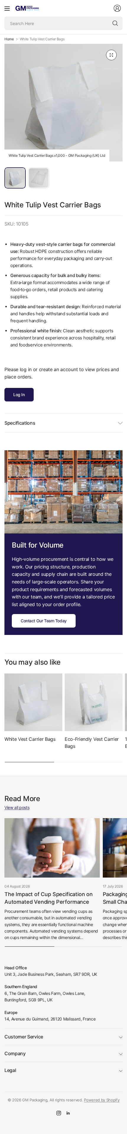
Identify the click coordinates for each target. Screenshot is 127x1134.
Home (9, 39)
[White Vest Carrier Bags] (33, 702)
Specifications (19, 423)
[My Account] (117, 8)
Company (15, 1053)
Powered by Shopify (101, 1100)
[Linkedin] (68, 1113)
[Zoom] (111, 55)
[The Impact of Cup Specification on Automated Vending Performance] (52, 848)
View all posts (17, 807)
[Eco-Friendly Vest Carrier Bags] (94, 702)
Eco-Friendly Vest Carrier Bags (92, 742)
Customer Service (23, 1037)
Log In (19, 394)
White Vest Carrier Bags (30, 739)
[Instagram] (59, 1113)
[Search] (115, 23)
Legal (10, 1070)
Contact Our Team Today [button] (44, 620)
